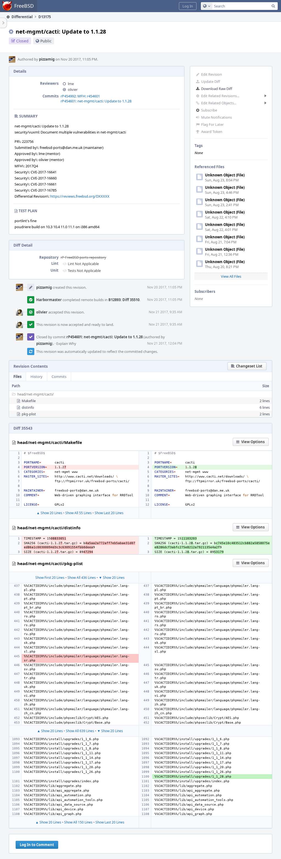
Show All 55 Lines (78, 513)
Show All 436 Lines (82, 577)
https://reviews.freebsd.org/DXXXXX (79, 196)
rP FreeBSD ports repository (83, 257)
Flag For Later (212, 124)
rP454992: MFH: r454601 (80, 96)
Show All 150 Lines (78, 822)
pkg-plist (29, 413)
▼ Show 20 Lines (112, 577)
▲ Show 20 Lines (49, 513)
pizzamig (47, 59)
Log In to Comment (37, 844)
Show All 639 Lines (80, 731)
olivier (73, 89)
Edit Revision (211, 74)
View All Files (231, 276)
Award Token (211, 131)
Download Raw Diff (216, 88)
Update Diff (210, 81)
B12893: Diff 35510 (123, 299)
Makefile (29, 400)
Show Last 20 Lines (109, 513)
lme (71, 83)
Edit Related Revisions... (220, 95)
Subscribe (209, 110)
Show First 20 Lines (49, 577)
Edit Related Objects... (218, 102)
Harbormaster (49, 299)
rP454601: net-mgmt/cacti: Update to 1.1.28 (96, 101)
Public (46, 40)
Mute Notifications (216, 117)
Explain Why (66, 343)
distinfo (28, 407)
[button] (187, 6)
